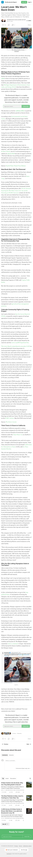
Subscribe (24, 2)
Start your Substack (12, 850)
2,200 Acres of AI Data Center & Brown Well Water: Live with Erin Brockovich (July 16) (11, 811)
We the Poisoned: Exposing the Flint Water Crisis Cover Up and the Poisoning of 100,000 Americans (16, 190)
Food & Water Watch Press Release (16, 166)
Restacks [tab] (11, 755)
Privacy (16, 846)
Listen (29, 20)
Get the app (24, 850)
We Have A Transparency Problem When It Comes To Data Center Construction (12, 787)
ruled (2, 79)
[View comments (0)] (8, 24)
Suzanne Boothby (21, 19)
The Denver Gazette (11, 422)
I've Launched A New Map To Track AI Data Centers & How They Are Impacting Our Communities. (12, 800)
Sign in (29, 2)
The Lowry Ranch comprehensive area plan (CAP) (15, 346)
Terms (20, 846)
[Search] (30, 778)
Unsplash (16, 51)
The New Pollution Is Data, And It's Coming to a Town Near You (12, 797)
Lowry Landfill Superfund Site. (20, 343)
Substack (9, 853)
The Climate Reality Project (18, 50)
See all (4, 824)
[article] (16, 787)
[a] (29, 811)
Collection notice (27, 846)
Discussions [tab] (13, 778)
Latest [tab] (7, 778)
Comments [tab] (5, 755)
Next (28, 744)
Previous (6, 744)
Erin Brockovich (11, 19)
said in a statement (13, 644)
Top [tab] (3, 778)
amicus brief (11, 154)
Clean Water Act (17, 435)
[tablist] (8, 755)
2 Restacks (19, 733)
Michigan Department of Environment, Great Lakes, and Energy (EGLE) (15, 86)
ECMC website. (9, 418)
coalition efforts (20, 111)
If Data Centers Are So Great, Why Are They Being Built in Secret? (12, 783)
